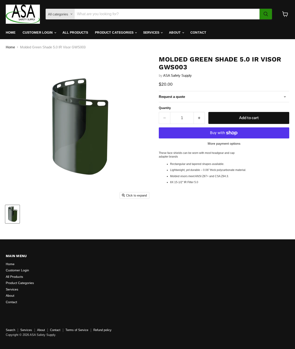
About (175, 32)
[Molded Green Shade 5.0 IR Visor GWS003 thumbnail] (12, 214)
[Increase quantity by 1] (199, 118)
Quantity (165, 108)
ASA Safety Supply (177, 75)
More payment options (224, 143)
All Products (75, 32)
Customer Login (38, 32)
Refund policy (102, 330)
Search (10, 330)
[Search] (266, 14)
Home (11, 32)
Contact (198, 32)
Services (151, 32)
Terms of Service (76, 330)
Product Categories (114, 32)
